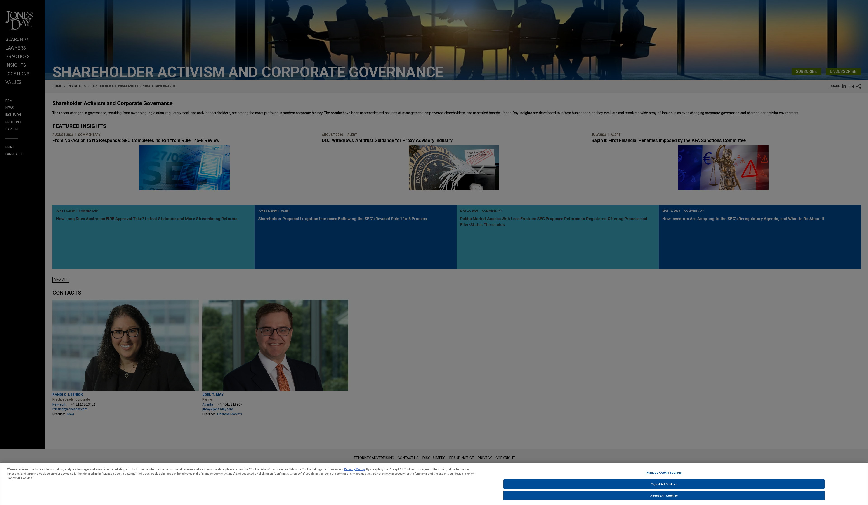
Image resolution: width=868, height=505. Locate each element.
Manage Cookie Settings (664, 472)
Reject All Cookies (664, 484)
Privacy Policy (354, 469)
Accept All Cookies (664, 495)
